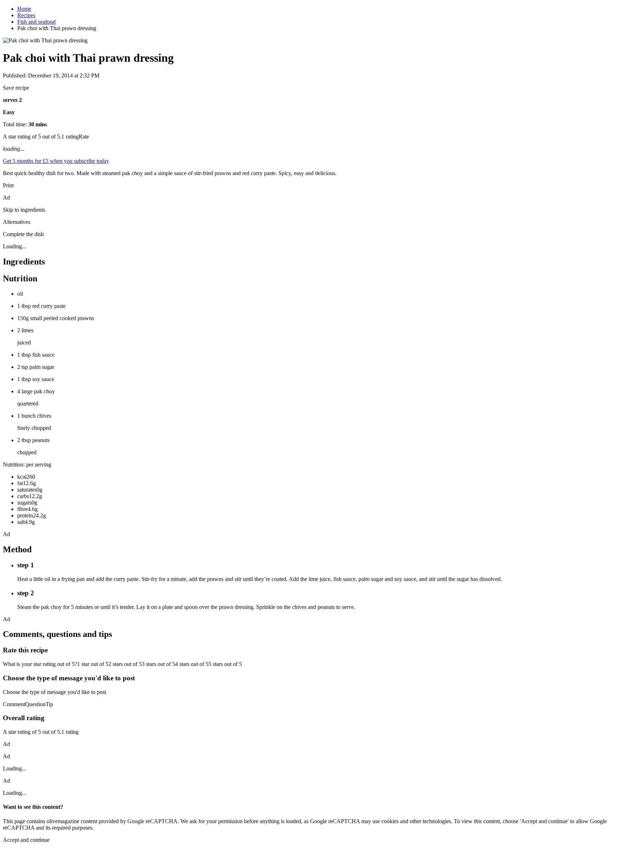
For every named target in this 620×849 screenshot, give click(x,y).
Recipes (26, 15)
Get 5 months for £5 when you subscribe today (56, 161)
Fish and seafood (36, 22)
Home (24, 9)
